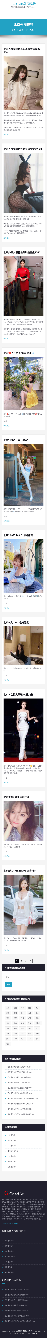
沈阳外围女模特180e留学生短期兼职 (19, 1109)
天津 (7, 1018)
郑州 (15, 1039)
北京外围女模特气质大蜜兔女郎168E (23, 149)
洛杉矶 (38, 1023)
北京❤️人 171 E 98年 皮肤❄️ (19, 353)
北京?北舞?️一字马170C (16, 440)
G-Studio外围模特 (24, 4)
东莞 (15, 1008)
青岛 (37, 1039)
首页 (13, 30)
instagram (5, 1223)
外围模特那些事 (13, 1151)
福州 (15, 1034)
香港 (7, 1044)
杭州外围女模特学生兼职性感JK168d (19, 1077)
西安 (37, 1034)
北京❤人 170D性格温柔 (16, 622)
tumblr (16, 1223)
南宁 (37, 1008)
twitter (11, 1223)
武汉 (22, 1023)
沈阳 (29, 1023)
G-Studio (14, 1331)
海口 (15, 1028)
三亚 (7, 1008)
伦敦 (22, 1008)
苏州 (29, 1034)
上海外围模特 (12, 1135)
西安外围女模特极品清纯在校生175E (19, 1088)
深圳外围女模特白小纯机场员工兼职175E (21, 1114)
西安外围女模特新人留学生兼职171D (20, 1093)
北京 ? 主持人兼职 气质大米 (18, 694)
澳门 (37, 1028)
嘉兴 (37, 1013)
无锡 (37, 1018)
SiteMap (34, 1333)
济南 (7, 1028)
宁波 (22, 1018)
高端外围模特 (22, 1331)
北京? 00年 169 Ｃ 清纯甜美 (18, 535)
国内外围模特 (12, 1146)
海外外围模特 (12, 1162)
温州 (22, 1028)
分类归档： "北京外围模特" (26, 30)
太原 (15, 1018)
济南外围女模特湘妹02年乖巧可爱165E (20, 1104)
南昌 (7, 1013)
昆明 (7, 1023)
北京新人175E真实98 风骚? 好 (20, 870)
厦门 (15, 1013)
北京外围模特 (12, 1140)
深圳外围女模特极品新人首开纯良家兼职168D (23, 1098)
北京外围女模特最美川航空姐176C (22, 252)
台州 (22, 1013)
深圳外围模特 (12, 1167)
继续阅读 (6, 134)
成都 (29, 1018)
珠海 (7, 1034)
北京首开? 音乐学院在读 (16, 797)
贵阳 (7, 1039)
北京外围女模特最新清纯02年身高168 (20, 1067)
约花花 (29, 1331)
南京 (29, 1008)
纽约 (22, 1034)
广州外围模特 (12, 1156)
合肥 (29, 1013)
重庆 (22, 1039)
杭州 (15, 1023)
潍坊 (29, 1028)
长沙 (29, 1039)
